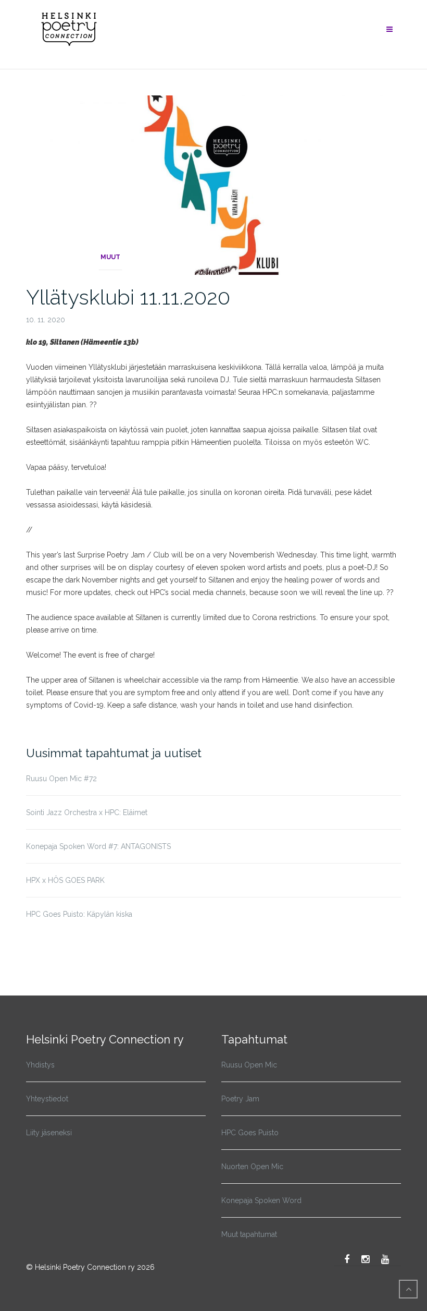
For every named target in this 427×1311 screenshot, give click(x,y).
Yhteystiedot (47, 1099)
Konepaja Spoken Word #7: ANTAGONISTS (98, 846)
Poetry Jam (240, 1099)
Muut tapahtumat (249, 1234)
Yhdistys (40, 1065)
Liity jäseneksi (49, 1132)
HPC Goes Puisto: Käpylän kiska (79, 914)
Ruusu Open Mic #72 (61, 778)
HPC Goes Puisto (250, 1132)
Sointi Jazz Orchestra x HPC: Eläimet (86, 812)
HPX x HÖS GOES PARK (65, 880)
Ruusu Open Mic (249, 1065)
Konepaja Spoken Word (261, 1200)
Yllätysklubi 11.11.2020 (128, 297)
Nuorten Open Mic (252, 1166)
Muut (110, 257)
